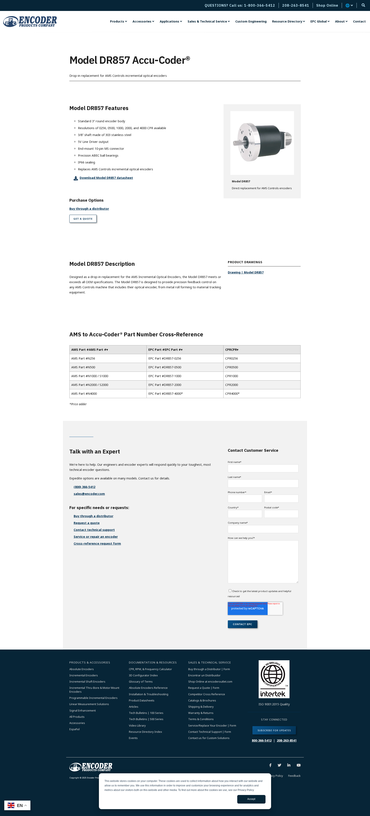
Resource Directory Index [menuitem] (145, 732)
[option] (262, 151)
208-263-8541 (287, 740)
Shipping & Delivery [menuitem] (201, 707)
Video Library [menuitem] (137, 725)
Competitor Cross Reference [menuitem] (206, 694)
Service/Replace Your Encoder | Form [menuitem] (212, 725)
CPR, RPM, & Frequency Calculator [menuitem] (150, 669)
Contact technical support (94, 530)
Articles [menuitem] (133, 707)
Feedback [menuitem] (294, 776)
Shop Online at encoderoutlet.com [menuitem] (210, 681)
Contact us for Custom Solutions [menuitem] (209, 738)
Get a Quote (82, 218)
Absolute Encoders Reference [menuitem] (148, 688)
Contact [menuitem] (359, 21)
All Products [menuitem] (77, 717)
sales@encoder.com (89, 494)
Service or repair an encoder (96, 537)
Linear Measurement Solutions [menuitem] (89, 704)
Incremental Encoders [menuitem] (83, 675)
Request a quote (87, 523)
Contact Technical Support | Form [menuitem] (209, 732)
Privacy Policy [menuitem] (274, 776)
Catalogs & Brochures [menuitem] (202, 700)
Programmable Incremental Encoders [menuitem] (93, 698)
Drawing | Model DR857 (246, 272)
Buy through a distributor (89, 209)
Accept (251, 799)
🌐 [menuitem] (347, 5)
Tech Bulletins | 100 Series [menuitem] (146, 713)
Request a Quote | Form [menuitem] (203, 688)
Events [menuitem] (133, 738)
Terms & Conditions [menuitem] (201, 719)
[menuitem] (118, 21)
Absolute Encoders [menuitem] (81, 669)
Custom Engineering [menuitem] (251, 21)
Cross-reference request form (97, 543)
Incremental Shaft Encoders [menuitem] (87, 681)
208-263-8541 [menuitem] (295, 5)
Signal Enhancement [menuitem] (82, 710)
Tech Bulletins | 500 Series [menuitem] (146, 719)
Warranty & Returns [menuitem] (200, 713)
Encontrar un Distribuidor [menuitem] (204, 675)
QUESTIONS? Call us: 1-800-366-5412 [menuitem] (240, 5)
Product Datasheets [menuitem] (141, 700)
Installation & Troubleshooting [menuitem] (148, 694)
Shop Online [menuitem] (327, 5)
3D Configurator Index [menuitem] (143, 675)
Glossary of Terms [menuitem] (141, 681)
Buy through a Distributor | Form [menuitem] (209, 669)
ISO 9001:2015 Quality (274, 704)
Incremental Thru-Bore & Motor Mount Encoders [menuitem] (94, 690)
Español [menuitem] (74, 729)
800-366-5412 (262, 740)
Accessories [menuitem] (77, 723)
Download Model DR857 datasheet (106, 178)
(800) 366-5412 (84, 487)
